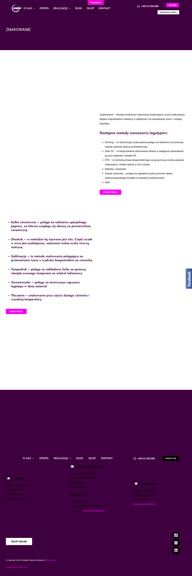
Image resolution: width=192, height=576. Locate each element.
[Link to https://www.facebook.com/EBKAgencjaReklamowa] (176, 535)
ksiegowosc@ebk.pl (144, 504)
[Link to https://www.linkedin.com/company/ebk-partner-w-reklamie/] (176, 550)
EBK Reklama (50, 560)
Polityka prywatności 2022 (16, 567)
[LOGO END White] (16, 5)
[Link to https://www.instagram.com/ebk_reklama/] (176, 543)
